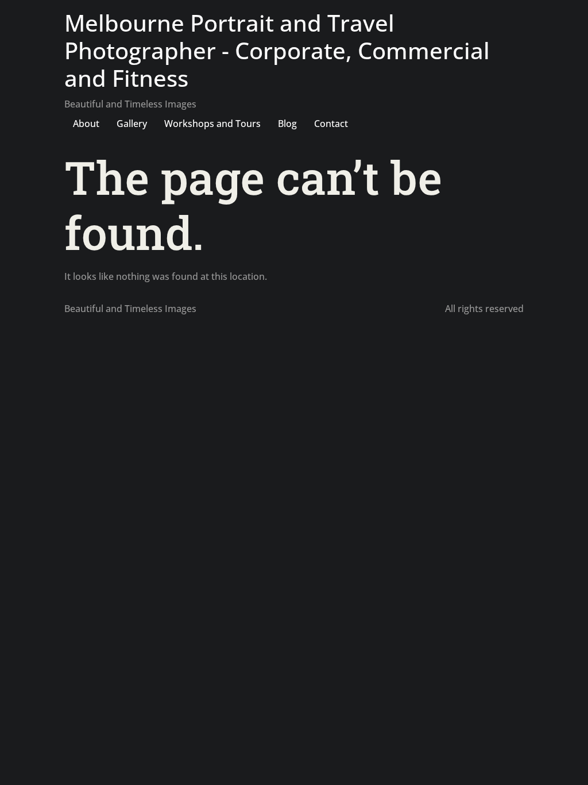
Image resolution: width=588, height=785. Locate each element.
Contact (331, 123)
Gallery (132, 123)
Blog (287, 123)
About (86, 123)
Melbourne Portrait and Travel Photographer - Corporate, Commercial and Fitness (277, 50)
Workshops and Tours (212, 123)
